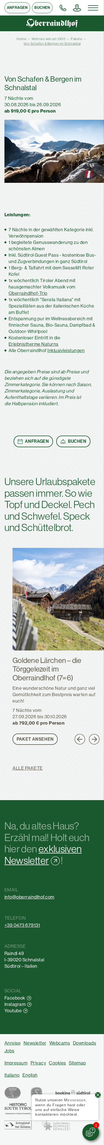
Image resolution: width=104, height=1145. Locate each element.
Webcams (59, 1043)
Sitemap (77, 1063)
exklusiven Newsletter (43, 854)
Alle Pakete (27, 768)
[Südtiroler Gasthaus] (12, 1093)
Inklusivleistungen (66, 350)
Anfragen (17, 7)
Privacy (38, 1063)
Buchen (42, 7)
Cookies (57, 1063)
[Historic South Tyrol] (18, 1109)
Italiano (12, 1075)
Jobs (9, 1050)
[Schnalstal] (18, 1125)
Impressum (16, 1063)
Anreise (12, 1043)
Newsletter (35, 1043)
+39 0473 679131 (22, 925)
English (30, 1075)
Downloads (84, 1043)
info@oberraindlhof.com (29, 897)
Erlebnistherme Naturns (34, 344)
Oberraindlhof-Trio (28, 293)
